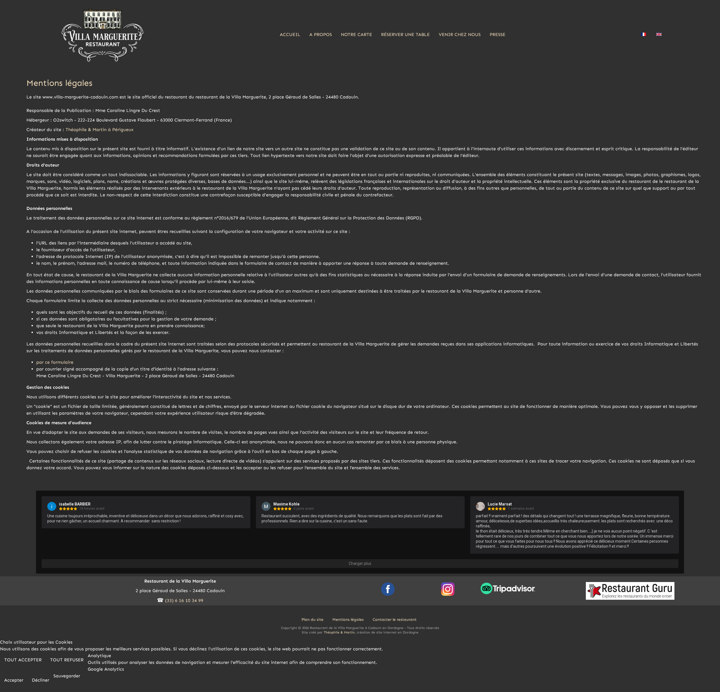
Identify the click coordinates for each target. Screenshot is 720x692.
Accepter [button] (13, 680)
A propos (320, 34)
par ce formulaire (56, 362)
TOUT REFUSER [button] (67, 659)
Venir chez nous (460, 34)
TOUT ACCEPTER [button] (23, 659)
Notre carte (356, 34)
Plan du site (312, 619)
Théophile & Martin (339, 632)
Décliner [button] (40, 680)
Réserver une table (405, 34)
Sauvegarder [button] (66, 675)
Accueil (290, 34)
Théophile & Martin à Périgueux (100, 129)
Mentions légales (348, 619)
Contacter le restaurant (395, 619)
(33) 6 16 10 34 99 (184, 600)
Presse (497, 34)
